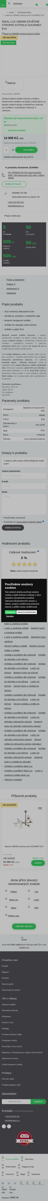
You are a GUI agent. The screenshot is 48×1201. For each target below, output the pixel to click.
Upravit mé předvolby (27, 612)
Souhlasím (10, 612)
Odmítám (10, 616)
